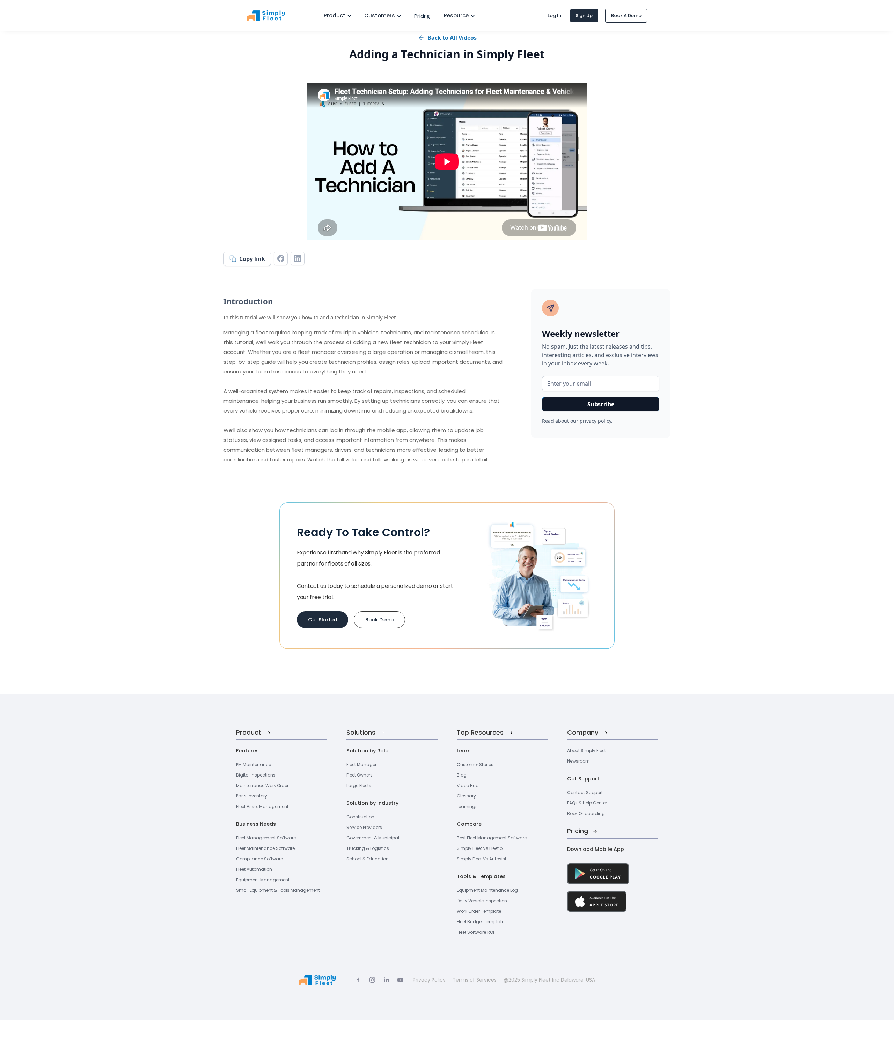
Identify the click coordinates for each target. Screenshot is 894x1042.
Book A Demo (626, 15)
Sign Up (584, 15)
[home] (278, 15)
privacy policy (595, 420)
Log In (554, 15)
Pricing (422, 15)
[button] (335, 15)
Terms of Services (475, 979)
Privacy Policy (429, 979)
